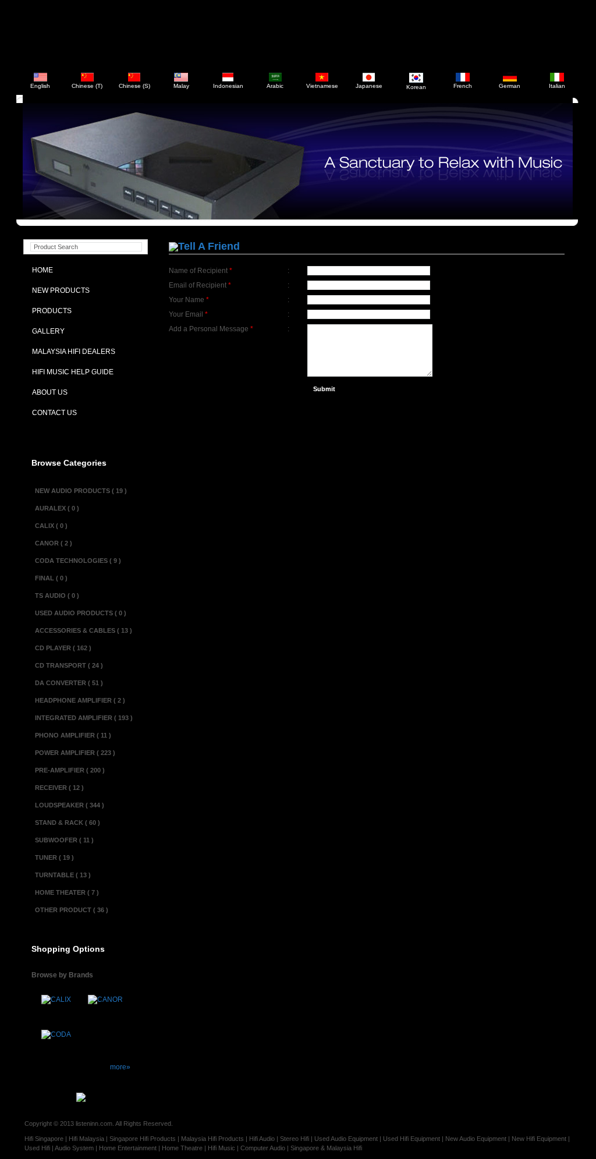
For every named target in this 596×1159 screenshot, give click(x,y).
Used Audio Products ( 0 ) (80, 612)
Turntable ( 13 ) (63, 874)
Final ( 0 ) (51, 578)
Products (49, 311)
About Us (47, 392)
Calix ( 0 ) (51, 525)
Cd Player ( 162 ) (63, 647)
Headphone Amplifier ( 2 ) (80, 700)
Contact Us (52, 413)
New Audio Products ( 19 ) (81, 490)
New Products (58, 290)
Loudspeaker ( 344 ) (69, 805)
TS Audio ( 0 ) (57, 595)
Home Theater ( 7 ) (67, 892)
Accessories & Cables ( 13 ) (83, 630)
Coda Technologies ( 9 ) (78, 560)
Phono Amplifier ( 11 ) (73, 735)
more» (120, 1067)
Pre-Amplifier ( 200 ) (70, 770)
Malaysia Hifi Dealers (71, 352)
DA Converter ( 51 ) (69, 682)
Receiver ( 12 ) (59, 787)
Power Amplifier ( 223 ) (75, 752)
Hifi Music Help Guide (70, 372)
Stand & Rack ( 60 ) (67, 822)
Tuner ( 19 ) (54, 857)
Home (40, 270)
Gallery (46, 331)
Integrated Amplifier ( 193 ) (84, 717)
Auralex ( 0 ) (57, 508)
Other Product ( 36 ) (71, 909)
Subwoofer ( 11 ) (64, 840)
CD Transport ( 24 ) (69, 665)
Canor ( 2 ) (53, 543)
